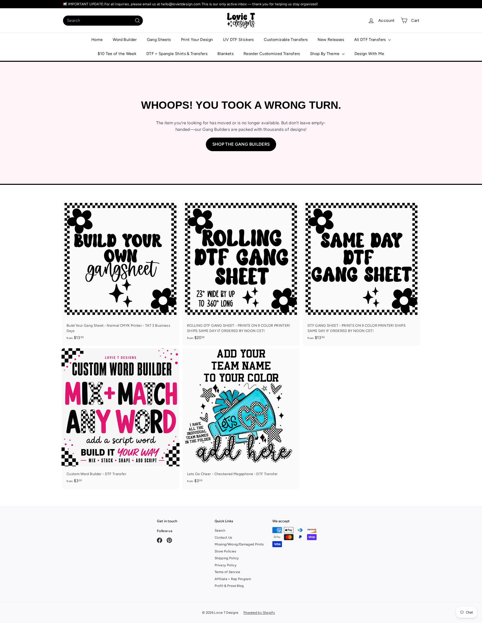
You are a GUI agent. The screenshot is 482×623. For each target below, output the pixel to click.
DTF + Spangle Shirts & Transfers (176, 53)
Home (97, 39)
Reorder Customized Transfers (272, 53)
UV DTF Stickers (238, 39)
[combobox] (103, 20)
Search (220, 530)
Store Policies (225, 551)
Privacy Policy (225, 565)
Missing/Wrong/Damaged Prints (239, 544)
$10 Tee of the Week (117, 53)
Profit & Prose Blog (229, 586)
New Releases (331, 39)
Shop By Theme (325, 53)
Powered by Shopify (259, 612)
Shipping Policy (227, 558)
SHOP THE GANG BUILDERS (241, 144)
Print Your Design (197, 39)
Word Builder (125, 39)
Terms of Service (227, 572)
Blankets (225, 53)
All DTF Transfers (370, 39)
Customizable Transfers (286, 39)
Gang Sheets (159, 39)
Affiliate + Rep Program (233, 579)
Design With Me (369, 53)
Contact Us (223, 537)
